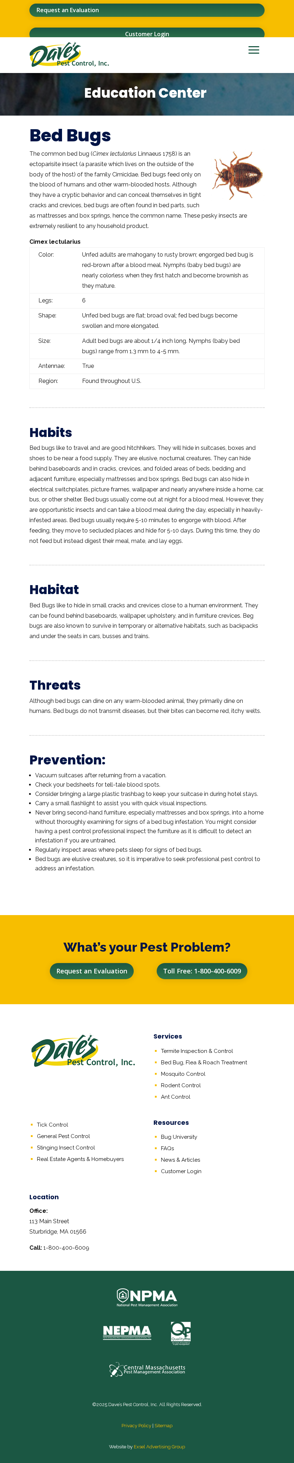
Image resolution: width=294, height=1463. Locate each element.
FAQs (167, 1148)
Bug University (179, 1137)
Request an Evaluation (68, 10)
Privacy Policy (136, 1425)
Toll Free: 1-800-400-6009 (202, 971)
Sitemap (163, 1425)
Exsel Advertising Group (159, 1446)
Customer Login (147, 34)
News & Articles (180, 1160)
